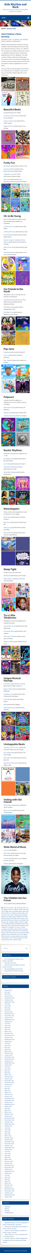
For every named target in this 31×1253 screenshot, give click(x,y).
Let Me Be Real (8, 699)
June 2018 (7, 1153)
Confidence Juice (8, 694)
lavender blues (5, 918)
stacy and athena (12, 934)
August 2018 (8, 1149)
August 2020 (8, 1106)
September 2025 (9, 1002)
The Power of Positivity (10, 636)
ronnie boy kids (9, 932)
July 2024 (7, 1023)
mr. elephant (10, 927)
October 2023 (8, 1037)
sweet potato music (6, 938)
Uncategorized (16, 41)
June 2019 (7, 1130)
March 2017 (7, 1183)
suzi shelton (24, 936)
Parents (3, 41)
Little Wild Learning (9, 307)
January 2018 (8, 1163)
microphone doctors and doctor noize (14, 923)
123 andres (19, 907)
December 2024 (9, 1014)
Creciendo (6, 858)
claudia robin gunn (24, 909)
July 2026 (7, 992)
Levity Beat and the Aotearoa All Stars (15, 300)
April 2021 (7, 1090)
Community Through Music (11, 116)
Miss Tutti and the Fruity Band (16, 925)
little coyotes (20, 918)
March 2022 (7, 1075)
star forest (20, 934)
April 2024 (7, 1029)
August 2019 (8, 1126)
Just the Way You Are (10, 626)
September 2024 (9, 1019)
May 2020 (7, 1108)
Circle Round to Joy (9, 226)
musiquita (4, 929)
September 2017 (9, 1171)
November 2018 (9, 1143)
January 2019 (8, 1139)
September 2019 (9, 1124)
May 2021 (7, 1088)
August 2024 (8, 1021)
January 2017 (8, 1187)
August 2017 (8, 1173)
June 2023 (7, 1045)
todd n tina (9, 939)
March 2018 (7, 1159)
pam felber (10, 929)
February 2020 (8, 1114)
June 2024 (7, 1025)
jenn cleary (15, 915)
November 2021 (9, 1082)
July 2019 (7, 1128)
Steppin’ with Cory (9, 126)
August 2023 (8, 1041)
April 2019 (7, 1134)
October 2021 (8, 1084)
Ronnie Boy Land (8, 758)
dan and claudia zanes (15, 911)
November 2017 (9, 1167)
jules (14, 916)
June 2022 (7, 1069)
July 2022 (7, 1067)
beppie (6, 909)
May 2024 (7, 1027)
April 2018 (7, 1157)
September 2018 (9, 1147)
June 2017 (7, 1177)
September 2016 (9, 1195)
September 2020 (9, 1104)
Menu (4, 18)
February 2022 (8, 1077)
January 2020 (8, 1116)
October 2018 (8, 1145)
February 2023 (8, 1053)
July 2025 (7, 1004)
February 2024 (8, 1033)
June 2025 (7, 1006)
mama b (21, 922)
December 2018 (9, 1141)
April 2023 (7, 1049)
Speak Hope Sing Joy (10, 707)
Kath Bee (18, 916)
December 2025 (9, 998)
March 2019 (7, 1136)
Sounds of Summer (10, 963)
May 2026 (7, 994)
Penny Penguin (8, 805)
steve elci (7, 936)
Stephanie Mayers (9, 1222)
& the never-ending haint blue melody (14, 684)
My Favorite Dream (9, 631)
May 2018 (7, 1155)
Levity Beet (13, 918)
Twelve (6, 903)
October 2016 (8, 1193)
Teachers (8, 41)
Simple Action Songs (10, 247)
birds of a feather (13, 909)
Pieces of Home (8, 810)
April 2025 (7, 1010)
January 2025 (8, 1012)
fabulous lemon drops (18, 913)
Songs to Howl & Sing (10, 121)
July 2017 (7, 1175)
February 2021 (8, 1094)
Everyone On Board (9, 169)
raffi (14, 930)
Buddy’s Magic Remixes (10, 689)
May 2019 (7, 1132)
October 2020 (8, 1102)
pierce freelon (8, 930)
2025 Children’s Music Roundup (13, 971)
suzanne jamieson (15, 936)
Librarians (25, 39)
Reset (5, 704)
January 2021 (8, 1096)
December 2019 (9, 1118)
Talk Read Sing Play (9, 252)
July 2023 (7, 1043)
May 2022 (7, 1071)
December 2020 (9, 1098)
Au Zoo (6, 850)
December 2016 (9, 1189)
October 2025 (8, 1000)
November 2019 (9, 1120)
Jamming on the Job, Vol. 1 (11, 747)
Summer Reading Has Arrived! (13, 969)
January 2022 (8, 1079)
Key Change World (9, 752)
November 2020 (9, 1100)
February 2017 (8, 1185)
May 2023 (7, 1047)
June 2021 (7, 1086)
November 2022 (9, 1059)
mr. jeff (23, 927)
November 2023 (9, 1035)
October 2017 (8, 1169)
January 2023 (8, 1055)
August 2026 (8, 990)
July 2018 (7, 1151)
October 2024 (8, 1017)
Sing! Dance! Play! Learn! (11, 763)
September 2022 (9, 1063)
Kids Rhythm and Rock (15, 5)
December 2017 (9, 1165)
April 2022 (7, 1073)
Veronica (16, 39)
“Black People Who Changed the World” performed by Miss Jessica (15, 1240)
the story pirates (17, 938)
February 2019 (8, 1138)
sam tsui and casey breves (21, 932)
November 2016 (9, 1191)
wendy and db (17, 939)
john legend (9, 916)
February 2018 (8, 1161)
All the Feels (7, 517)
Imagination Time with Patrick (12, 174)
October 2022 (8, 1061)
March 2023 (7, 1051)
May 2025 (7, 1008)
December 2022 (9, 1057)
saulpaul (3, 934)
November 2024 (9, 1016)
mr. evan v (17, 927)
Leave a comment (8, 907)
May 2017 (7, 1179)
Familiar (6, 863)
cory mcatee (4, 911)
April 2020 (7, 1110)
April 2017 (7, 1181)
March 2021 (7, 1092)
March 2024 (7, 1031)
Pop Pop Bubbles (9, 235)
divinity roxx (8, 913)
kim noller (24, 916)
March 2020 (7, 1112)
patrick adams (18, 929)
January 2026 (8, 996)
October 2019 (8, 1122)
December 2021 (9, 1081)
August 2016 (8, 1197)
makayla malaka (13, 922)
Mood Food (7, 179)
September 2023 (9, 1039)
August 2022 (8, 1065)
